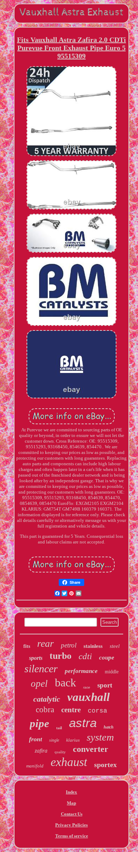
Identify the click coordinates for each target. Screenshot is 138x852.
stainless (93, 646)
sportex (105, 764)
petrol (68, 645)
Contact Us (71, 814)
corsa (97, 710)
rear (45, 643)
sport (104, 685)
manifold (35, 765)
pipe (39, 723)
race (86, 687)
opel (39, 683)
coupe (106, 657)
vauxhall (88, 697)
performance (81, 671)
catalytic (46, 699)
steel (115, 646)
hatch (109, 727)
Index (71, 792)
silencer (41, 668)
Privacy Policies (71, 825)
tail (59, 728)
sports (35, 658)
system (100, 737)
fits (26, 646)
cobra (45, 709)
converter (90, 749)
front (35, 739)
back (65, 682)
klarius (73, 740)
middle (112, 671)
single (54, 740)
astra (83, 723)
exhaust (69, 761)
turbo (60, 656)
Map (71, 803)
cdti (85, 656)
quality (60, 752)
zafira (41, 751)
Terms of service (71, 836)
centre (71, 710)
